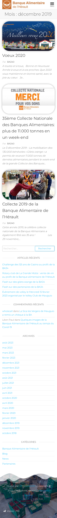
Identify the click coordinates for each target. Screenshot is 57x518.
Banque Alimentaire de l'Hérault (20, 448)
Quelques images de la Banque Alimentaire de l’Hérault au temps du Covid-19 (28, 323)
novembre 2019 (10, 428)
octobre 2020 (9, 397)
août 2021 (7, 377)
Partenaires (8, 463)
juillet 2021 (8, 382)
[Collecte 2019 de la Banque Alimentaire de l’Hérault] (28, 184)
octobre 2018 (9, 433)
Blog (4, 453)
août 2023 (7, 342)
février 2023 (8, 357)
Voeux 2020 (13, 55)
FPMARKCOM (27, 485)
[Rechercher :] (28, 248)
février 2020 (9, 413)
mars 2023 (8, 352)
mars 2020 (8, 408)
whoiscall (7, 311)
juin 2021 (7, 387)
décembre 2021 (10, 362)
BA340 (10, 61)
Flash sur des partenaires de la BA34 (22, 286)
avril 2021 (7, 392)
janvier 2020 (9, 418)
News (5, 458)
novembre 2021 (10, 367)
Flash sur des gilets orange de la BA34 (23, 281)
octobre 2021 (9, 372)
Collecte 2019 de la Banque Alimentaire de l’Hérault (25, 210)
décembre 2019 (10, 423)
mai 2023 (7, 347)
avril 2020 (7, 402)
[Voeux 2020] (28, 35)
